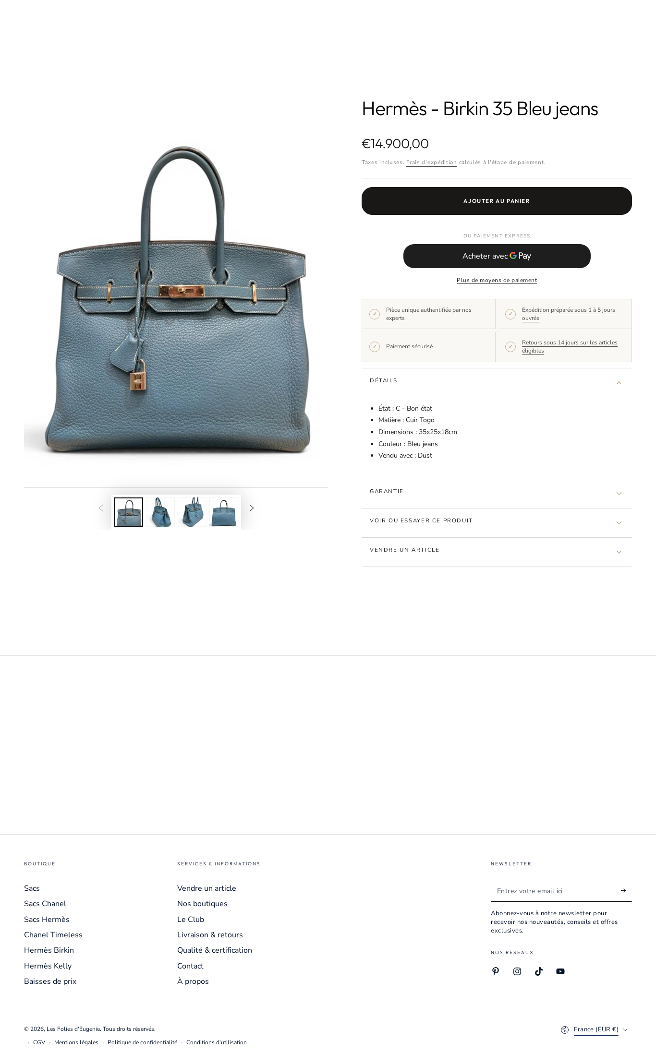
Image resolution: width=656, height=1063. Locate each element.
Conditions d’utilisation (216, 1042)
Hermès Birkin (49, 950)
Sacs (32, 888)
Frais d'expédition (431, 162)
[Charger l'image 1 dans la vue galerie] (128, 512)
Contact (190, 966)
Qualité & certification (214, 950)
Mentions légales (76, 1042)
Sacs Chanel (45, 903)
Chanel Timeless (53, 935)
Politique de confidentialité (142, 1042)
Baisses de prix (50, 981)
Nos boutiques (202, 903)
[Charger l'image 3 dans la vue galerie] (192, 512)
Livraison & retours (210, 935)
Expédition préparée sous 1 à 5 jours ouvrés (568, 314)
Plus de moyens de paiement (497, 280)
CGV (39, 1042)
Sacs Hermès (47, 919)
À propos (193, 981)
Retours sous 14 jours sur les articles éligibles (570, 346)
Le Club (190, 919)
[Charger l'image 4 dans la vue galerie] (223, 512)
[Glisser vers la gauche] (100, 509)
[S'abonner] (626, 890)
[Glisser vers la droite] (251, 509)
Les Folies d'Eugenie (73, 1029)
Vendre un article (206, 888)
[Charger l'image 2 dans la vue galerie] (160, 512)
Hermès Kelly (48, 966)
